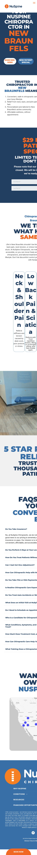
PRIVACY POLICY (29, 841)
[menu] (34, 3)
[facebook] (33, 833)
